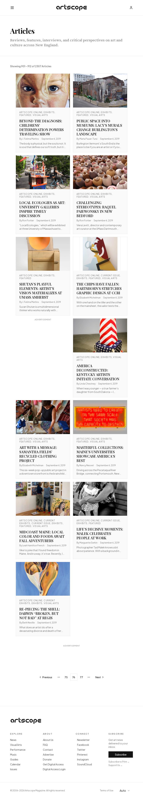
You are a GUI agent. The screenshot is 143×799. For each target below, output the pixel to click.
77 (81, 677)
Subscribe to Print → (118, 761)
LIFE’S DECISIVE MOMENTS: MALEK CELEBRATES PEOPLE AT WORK (100, 533)
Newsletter (83, 739)
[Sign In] (131, 8)
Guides (14, 759)
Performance (17, 749)
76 (73, 677)
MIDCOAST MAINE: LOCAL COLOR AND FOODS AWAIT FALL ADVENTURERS (42, 536)
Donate (47, 759)
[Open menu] (12, 7)
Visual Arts (16, 744)
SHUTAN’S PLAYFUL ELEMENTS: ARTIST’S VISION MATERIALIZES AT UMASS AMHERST (40, 290)
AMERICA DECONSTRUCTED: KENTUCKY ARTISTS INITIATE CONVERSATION (98, 372)
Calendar (15, 764)
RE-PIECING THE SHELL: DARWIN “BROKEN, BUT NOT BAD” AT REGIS (39, 613)
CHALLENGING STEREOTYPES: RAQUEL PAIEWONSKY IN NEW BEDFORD (96, 209)
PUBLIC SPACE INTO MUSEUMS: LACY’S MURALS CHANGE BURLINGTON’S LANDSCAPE (99, 127)
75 (66, 677)
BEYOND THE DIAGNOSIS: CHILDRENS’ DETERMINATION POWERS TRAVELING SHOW (41, 127)
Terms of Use (106, 790)
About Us (48, 739)
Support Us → (115, 765)
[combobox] (125, 790)
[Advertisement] (43, 352)
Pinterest (82, 754)
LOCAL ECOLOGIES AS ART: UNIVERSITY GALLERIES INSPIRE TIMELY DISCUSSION (42, 209)
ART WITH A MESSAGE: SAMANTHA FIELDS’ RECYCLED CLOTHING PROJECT (38, 454)
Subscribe (120, 754)
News (13, 739)
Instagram (83, 759)
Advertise (48, 754)
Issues (13, 769)
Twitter (81, 749)
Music (13, 754)
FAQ (45, 744)
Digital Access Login (54, 769)
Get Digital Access (53, 764)
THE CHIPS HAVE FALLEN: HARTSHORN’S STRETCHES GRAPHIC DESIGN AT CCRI (99, 288)
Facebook (83, 744)
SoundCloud (84, 764)
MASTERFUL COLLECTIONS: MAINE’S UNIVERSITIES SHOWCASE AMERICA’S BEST (100, 454)
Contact (48, 749)
